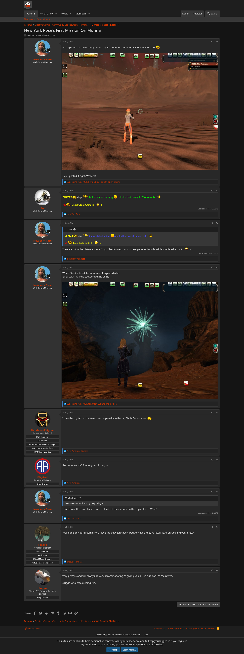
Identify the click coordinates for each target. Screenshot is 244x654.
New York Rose (33, 35)
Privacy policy (192, 628)
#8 (217, 527)
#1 (217, 41)
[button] (56, 13)
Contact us (159, 628)
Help (203, 628)
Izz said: (68, 229)
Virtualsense (33, 628)
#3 (217, 222)
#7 (217, 491)
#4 (217, 267)
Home (211, 628)
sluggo (42, 588)
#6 (217, 459)
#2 (217, 190)
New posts (29, 19)
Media (64, 13)
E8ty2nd (42, 477)
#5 (217, 412)
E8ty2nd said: (71, 498)
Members (81, 13)
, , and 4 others (93, 182)
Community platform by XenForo (122, 634)
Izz (42, 208)
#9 (217, 570)
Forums (31, 13)
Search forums (44, 19)
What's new (46, 13)
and (76, 258)
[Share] (212, 42)
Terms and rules (175, 628)
